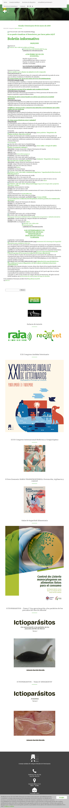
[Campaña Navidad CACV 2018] (34, 49)
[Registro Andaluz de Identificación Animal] (20, 335)
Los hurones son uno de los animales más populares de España (29, 89)
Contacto (22, 6)
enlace (45, 180)
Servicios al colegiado (28, 2)
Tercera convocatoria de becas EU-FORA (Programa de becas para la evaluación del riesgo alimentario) (33, 252)
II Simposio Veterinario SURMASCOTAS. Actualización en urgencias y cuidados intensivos (34, 217)
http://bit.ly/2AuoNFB (34, 279)
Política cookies (9, 806)
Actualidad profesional (44, 2)
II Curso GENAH (41, 197)
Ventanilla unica (34, 793)
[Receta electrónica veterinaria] (49, 335)
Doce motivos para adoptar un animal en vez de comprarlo (27, 72)
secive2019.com (27, 193)
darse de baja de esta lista (42, 276)
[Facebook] (28, 6)
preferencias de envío (26, 276)
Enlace (19, 167)
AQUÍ (52, 34)
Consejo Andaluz (14, 2)
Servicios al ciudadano (10, 6)
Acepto (61, 797)
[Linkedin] (30, 6)
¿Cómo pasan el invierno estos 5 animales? (22, 120)
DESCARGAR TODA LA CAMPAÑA (34, 236)
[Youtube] (32, 6)
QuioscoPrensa (18, 28)
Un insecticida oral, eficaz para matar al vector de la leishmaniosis (30, 78)
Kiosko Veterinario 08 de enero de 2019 (34, 26)
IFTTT (7, 280)
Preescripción (12, 142)
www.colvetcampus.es (23, 154)
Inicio (5, 2)
